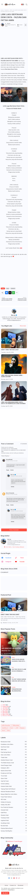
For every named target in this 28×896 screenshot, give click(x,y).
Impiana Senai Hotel (14, 770)
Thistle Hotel (14, 757)
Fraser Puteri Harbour (14, 796)
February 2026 (6, 715)
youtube (21, 561)
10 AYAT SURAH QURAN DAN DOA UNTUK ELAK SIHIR (19, 680)
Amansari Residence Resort (14, 791)
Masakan (22, 728)
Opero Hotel (14, 778)
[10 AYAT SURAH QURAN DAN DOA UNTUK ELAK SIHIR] (6, 680)
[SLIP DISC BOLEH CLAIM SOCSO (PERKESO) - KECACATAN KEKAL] (6, 670)
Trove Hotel (14, 775)
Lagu (7, 288)
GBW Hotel (14, 749)
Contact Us (13, 885)
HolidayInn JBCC (14, 768)
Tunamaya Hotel (14, 817)
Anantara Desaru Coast (14, 760)
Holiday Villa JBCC (14, 804)
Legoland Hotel (14, 820)
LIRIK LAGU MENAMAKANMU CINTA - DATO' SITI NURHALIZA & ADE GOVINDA (13, 403)
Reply (7, 470)
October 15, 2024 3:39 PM (11, 494)
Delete (12, 470)
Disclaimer (20, 885)
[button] (22, 4)
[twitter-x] (12, 878)
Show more (23, 325)
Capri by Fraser (14, 781)
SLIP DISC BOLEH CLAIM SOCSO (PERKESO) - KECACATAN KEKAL (19, 670)
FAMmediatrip (15, 725)
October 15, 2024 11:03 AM (11, 460)
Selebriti (7, 10)
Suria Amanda (10, 493)
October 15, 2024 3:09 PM (16, 476)
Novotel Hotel (14, 825)
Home (2, 10)
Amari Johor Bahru (14, 754)
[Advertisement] (14, 43)
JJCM (16, 728)
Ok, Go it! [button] (5, 893)
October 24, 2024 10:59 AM (17, 511)
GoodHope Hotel (14, 823)
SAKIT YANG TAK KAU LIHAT (10, 349)
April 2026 (5, 712)
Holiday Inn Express (14, 802)
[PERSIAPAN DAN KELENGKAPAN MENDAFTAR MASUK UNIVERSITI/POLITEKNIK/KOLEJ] (6, 690)
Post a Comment (14, 530)
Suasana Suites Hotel (14, 786)
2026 (3, 705)
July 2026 (5, 708)
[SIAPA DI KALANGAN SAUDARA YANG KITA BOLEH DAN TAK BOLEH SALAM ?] (6, 660)
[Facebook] (6, 292)
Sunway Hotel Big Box (14, 831)
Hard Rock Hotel (14, 747)
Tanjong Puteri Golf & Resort (14, 789)
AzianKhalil (9, 459)
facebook (8, 558)
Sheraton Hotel (14, 815)
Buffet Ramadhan (6, 725)
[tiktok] (19, 878)
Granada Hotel (14, 810)
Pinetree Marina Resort (14, 828)
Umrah (3, 730)
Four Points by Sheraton (14, 807)
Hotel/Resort (5, 728)
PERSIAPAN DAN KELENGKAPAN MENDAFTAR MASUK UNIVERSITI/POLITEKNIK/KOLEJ (19, 690)
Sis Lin (13, 315)
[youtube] (14, 878)
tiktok (22, 558)
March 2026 (5, 714)
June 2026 (5, 709)
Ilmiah (11, 728)
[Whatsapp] (13, 292)
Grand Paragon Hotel (14, 765)
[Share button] (16, 292)
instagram (8, 561)
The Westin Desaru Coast (14, 762)
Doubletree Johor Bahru (14, 744)
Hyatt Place (14, 812)
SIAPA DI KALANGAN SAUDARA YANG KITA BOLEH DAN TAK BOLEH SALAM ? (19, 660)
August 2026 (5, 706)
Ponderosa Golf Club (14, 773)
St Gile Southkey (14, 783)
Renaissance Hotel (14, 741)
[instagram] (17, 878)
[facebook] (9, 878)
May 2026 (5, 711)
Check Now (11, 889)
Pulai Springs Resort (14, 752)
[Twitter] (10, 292)
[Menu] (2, 4)
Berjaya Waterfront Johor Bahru (14, 794)
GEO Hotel (14, 799)
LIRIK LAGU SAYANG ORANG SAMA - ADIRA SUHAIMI (12, 376)
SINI (21, 248)
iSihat (8, 730)
